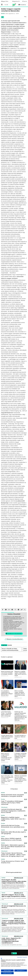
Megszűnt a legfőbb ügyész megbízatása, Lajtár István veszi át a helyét (20, 673)
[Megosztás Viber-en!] (15, 609)
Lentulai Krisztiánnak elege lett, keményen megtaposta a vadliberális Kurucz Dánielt (13, 810)
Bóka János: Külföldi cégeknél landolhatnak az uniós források (11, 839)
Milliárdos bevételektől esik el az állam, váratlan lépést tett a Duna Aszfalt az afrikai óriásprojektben (21, 778)
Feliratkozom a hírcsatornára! (14, 633)
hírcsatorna (23, 4)
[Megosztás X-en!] (25, 609)
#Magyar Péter (4, 1)
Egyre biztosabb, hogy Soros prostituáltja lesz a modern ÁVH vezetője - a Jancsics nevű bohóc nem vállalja (7, 779)
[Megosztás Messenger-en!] (6, 609)
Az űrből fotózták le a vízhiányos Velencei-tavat (20, 737)
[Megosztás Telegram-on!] (18, 609)
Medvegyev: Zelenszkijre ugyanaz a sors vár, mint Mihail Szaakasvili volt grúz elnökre (13, 846)
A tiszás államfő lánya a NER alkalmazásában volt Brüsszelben (7, 737)
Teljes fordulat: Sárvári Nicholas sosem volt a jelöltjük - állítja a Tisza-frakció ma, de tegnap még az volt (13, 854)
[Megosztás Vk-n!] (12, 609)
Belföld (3, 13)
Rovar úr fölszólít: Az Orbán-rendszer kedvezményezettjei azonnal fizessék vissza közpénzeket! (10, 649)
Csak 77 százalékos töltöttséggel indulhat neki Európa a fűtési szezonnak (12, 802)
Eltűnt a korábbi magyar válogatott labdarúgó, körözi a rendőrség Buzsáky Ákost (20, 693)
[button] (2, 4)
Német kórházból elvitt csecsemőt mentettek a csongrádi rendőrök (7, 673)
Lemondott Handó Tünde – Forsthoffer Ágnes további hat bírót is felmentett (6, 714)
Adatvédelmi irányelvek (22, 957)
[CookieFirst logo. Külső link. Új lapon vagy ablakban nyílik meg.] (1, 958)
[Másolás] (21, 609)
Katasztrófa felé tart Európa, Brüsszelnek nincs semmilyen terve (12, 826)
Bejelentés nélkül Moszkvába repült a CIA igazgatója (13, 832)
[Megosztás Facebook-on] (2, 609)
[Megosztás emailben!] (9, 609)
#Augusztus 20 (16, 1)
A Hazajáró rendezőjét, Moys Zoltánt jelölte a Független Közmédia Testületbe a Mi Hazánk (21, 756)
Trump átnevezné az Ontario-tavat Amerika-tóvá (12, 862)
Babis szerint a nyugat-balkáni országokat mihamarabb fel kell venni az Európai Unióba (6, 757)
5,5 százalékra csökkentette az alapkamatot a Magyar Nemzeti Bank (7, 693)
